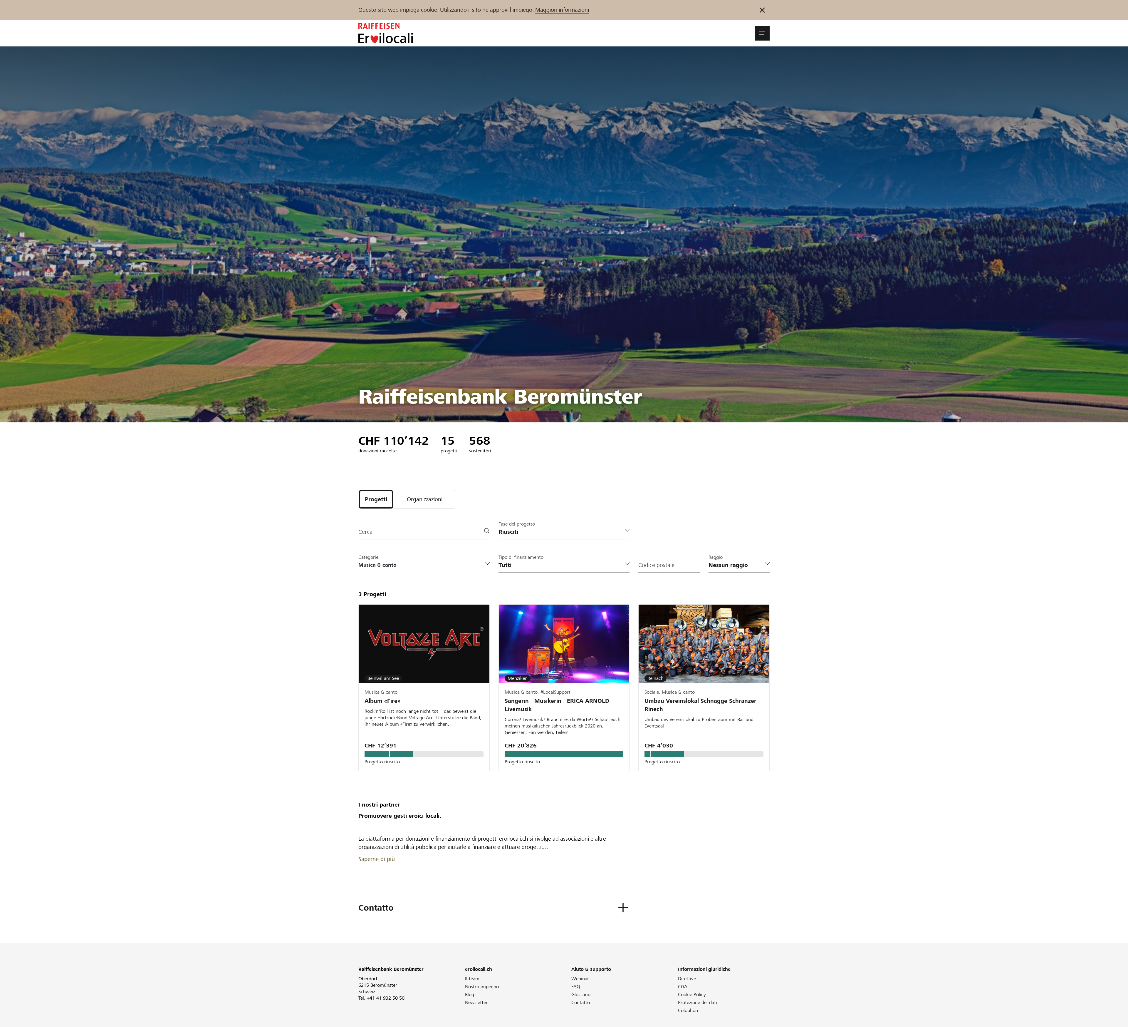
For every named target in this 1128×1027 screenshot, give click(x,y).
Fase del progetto (516, 524)
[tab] (376, 499)
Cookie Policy (692, 994)
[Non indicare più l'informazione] (762, 10)
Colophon (688, 1010)
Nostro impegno (482, 986)
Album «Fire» (382, 701)
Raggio (716, 557)
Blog (469, 994)
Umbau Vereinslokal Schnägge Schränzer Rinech (700, 705)
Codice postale (656, 565)
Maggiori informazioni (562, 9)
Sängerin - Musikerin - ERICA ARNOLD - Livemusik (559, 705)
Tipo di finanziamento (520, 557)
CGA (682, 986)
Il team (472, 978)
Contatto (580, 1002)
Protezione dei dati (697, 1002)
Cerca (365, 531)
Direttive (687, 978)
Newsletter (476, 1002)
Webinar (580, 978)
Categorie (368, 557)
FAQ (575, 986)
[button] (762, 33)
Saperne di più (376, 859)
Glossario (580, 994)
